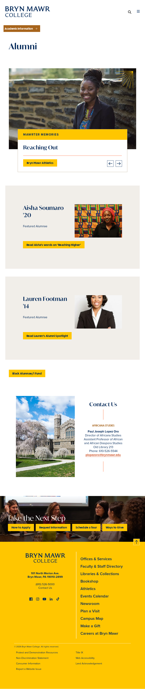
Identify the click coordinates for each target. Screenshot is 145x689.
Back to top (137, 541)
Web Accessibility (85, 658)
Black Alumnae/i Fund (27, 373)
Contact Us (45, 588)
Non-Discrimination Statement (32, 658)
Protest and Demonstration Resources (37, 652)
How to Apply (20, 527)
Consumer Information (28, 663)
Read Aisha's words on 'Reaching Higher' (54, 244)
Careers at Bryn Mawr (99, 633)
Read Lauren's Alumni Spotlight (47, 335)
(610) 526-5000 (45, 584)
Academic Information (19, 28)
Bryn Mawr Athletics (40, 162)
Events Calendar (94, 596)
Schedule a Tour (86, 527)
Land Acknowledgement (89, 663)
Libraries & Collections (99, 574)
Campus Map (91, 618)
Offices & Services (96, 559)
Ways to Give (115, 527)
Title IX (79, 652)
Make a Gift (90, 626)
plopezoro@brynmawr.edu (103, 455)
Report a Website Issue (28, 669)
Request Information (53, 527)
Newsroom (89, 603)
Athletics (87, 588)
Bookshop (89, 581)
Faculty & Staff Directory (101, 566)
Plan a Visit (90, 611)
